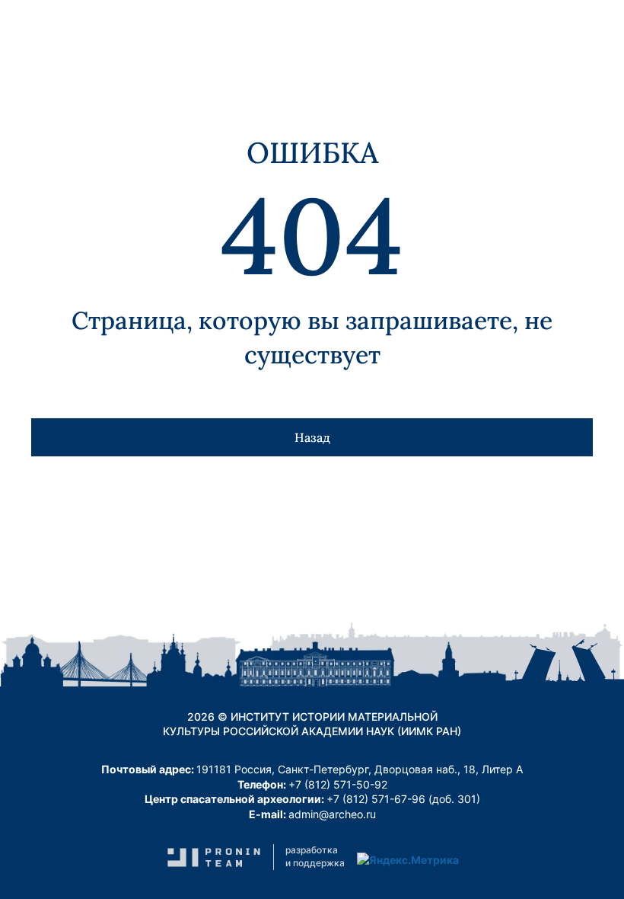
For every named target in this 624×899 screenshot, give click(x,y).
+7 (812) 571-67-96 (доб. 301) (403, 798)
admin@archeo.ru (332, 814)
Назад (312, 437)
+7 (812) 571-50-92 (337, 784)
